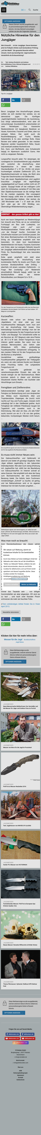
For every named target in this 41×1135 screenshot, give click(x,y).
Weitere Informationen (19, 579)
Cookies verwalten (11, 584)
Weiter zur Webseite (28, 584)
